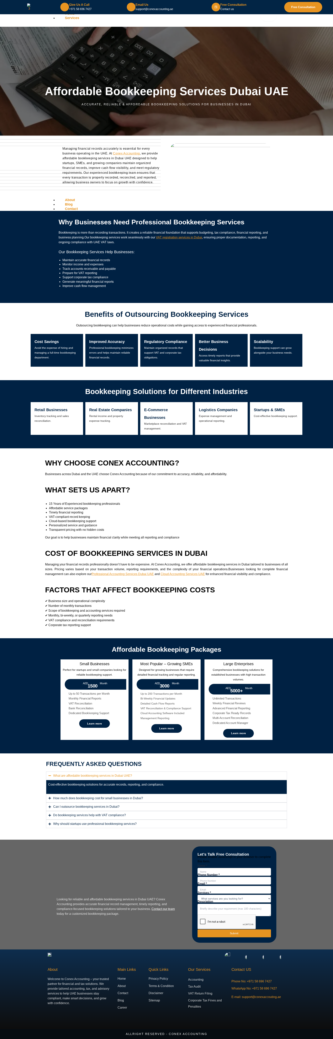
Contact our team (163, 909)
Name (202, 865)
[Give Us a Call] (64, 7)
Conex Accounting (126, 153)
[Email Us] (131, 7)
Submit (234, 933)
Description (205, 901)
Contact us (227, 9)
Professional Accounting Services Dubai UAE (123, 574)
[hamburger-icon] (268, 16)
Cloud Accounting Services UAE (183, 574)
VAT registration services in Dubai (179, 237)
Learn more (94, 723)
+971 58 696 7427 (80, 9)
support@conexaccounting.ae (154, 9)
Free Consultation (233, 4)
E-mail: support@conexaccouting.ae (256, 996)
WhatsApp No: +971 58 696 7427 (254, 988)
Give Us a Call (79, 4)
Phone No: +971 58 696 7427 (251, 981)
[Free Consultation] (216, 7)
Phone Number (209, 874)
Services (72, 18)
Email (202, 883)
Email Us (141, 4)
